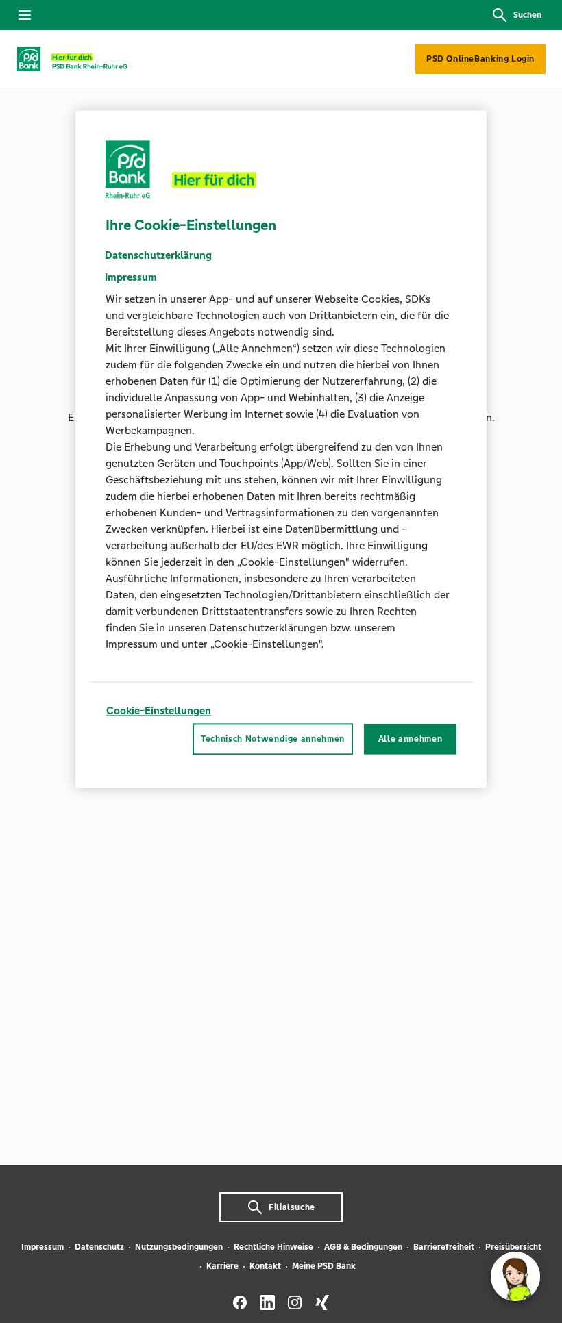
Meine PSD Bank (324, 1266)
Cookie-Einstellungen (158, 710)
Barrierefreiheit (443, 1247)
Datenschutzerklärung (158, 255)
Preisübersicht (513, 1247)
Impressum (42, 1247)
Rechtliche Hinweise (273, 1247)
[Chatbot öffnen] (515, 1276)
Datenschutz (99, 1247)
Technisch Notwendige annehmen (273, 738)
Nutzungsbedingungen (179, 1247)
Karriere (222, 1266)
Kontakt (265, 1266)
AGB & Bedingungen (363, 1247)
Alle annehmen (410, 738)
